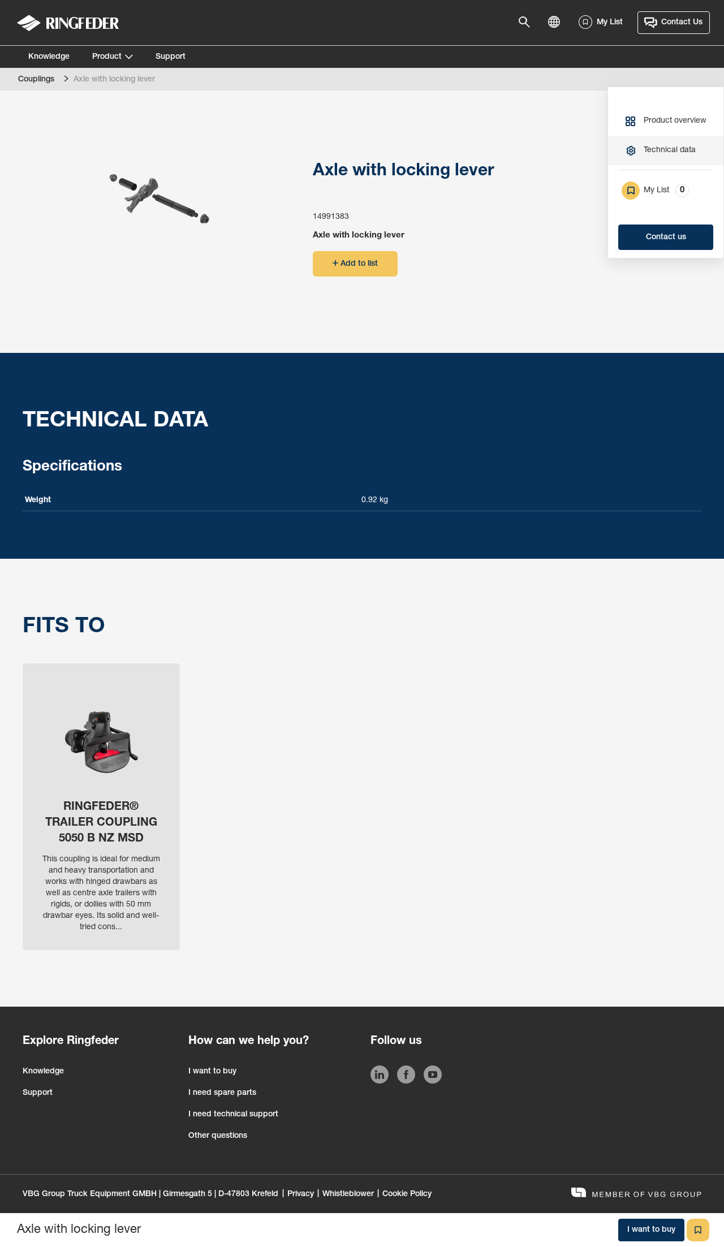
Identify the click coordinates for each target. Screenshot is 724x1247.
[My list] (698, 1230)
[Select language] (557, 22)
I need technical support (233, 1115)
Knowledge (49, 57)
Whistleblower (348, 1194)
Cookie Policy (407, 1194)
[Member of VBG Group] (636, 1194)
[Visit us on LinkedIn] (379, 1077)
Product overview (675, 121)
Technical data (670, 150)
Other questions (217, 1136)
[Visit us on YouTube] (433, 1077)
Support (171, 57)
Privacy (300, 1194)
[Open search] (528, 22)
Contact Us (682, 23)
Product (107, 57)
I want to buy (212, 1072)
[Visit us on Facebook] (406, 1077)
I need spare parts (222, 1093)
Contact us (666, 237)
